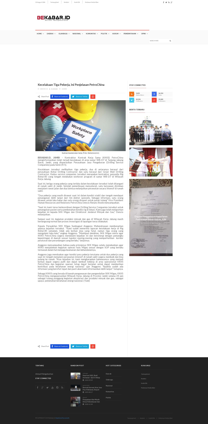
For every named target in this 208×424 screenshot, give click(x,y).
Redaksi (66, 2)
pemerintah (86, 385)
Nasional (77, 34)
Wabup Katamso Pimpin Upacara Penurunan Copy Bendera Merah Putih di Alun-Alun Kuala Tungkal (151, 164)
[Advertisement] (104, 62)
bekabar (55, 89)
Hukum (115, 34)
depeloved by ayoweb (62, 418)
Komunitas (91, 34)
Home (39, 34)
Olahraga (62, 34)
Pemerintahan (130, 34)
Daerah (50, 34)
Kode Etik (77, 2)
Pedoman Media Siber (92, 2)
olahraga (85, 373)
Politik (104, 34)
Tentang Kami (54, 2)
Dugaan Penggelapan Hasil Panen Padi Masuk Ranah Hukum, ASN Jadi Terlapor (151, 219)
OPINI (143, 34)
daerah (85, 397)
